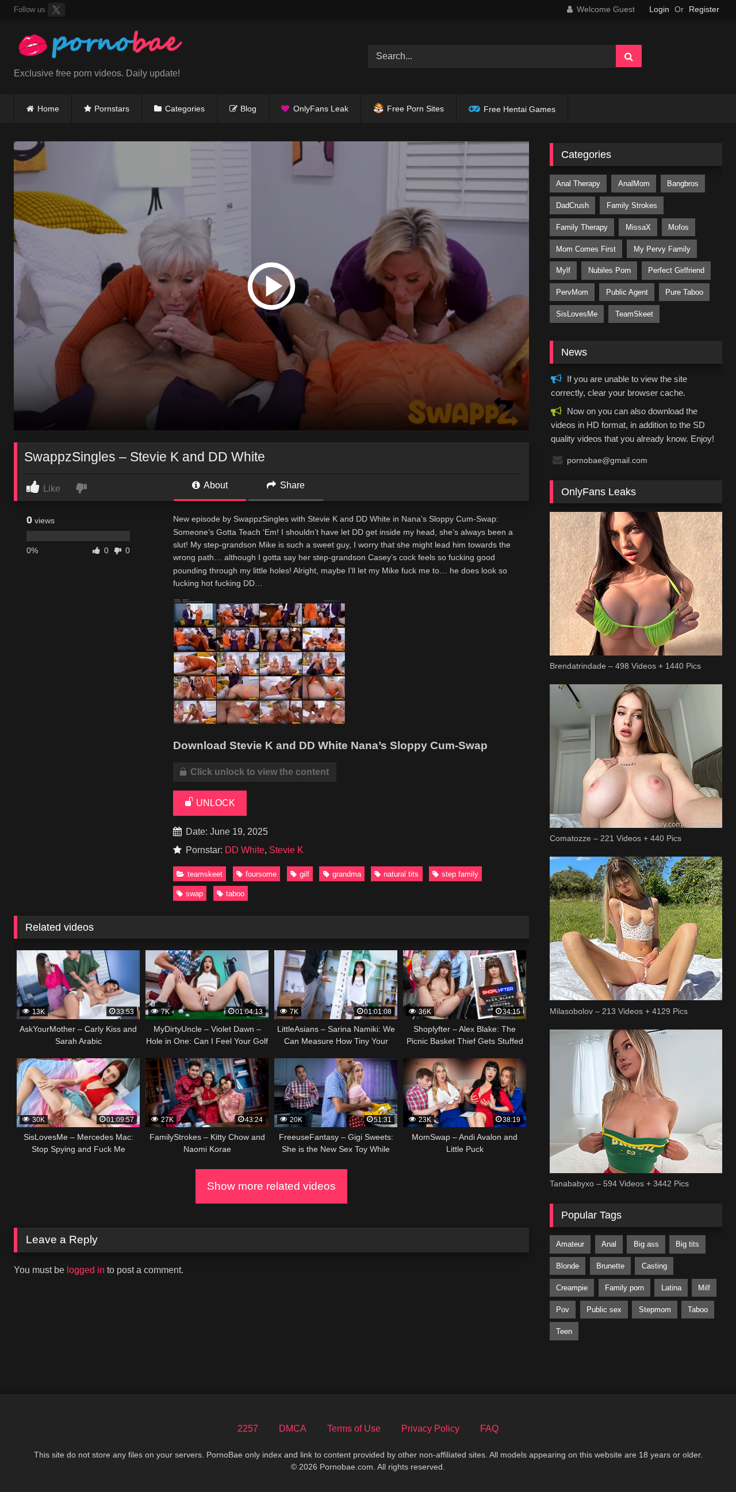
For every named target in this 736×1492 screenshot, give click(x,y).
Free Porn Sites (415, 108)
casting (654, 1266)
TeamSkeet (205, 874)
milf (704, 1287)
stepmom (655, 1309)
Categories (185, 108)
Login (659, 9)
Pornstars (111, 108)
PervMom (572, 292)
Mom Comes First (586, 249)
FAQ (489, 1428)
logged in (86, 1270)
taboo (235, 893)
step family (460, 874)
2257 (247, 1428)
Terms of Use (354, 1428)
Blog (248, 108)
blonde (567, 1266)
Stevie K (286, 850)
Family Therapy (582, 227)
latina (671, 1287)
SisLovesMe (576, 314)
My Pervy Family (662, 249)
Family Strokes (632, 205)
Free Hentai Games (519, 109)
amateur (570, 1244)
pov (562, 1309)
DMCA (292, 1428)
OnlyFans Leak (320, 108)
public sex (604, 1309)
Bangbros (683, 183)
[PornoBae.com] (100, 47)
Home (48, 108)
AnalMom (634, 183)
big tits (687, 1244)
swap (194, 893)
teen (564, 1331)
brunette (610, 1266)
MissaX (638, 227)
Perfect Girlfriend (676, 270)
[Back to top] (700, 1458)
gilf (304, 874)
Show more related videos (271, 1186)
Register (704, 9)
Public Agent (627, 292)
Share (291, 485)
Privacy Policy (430, 1428)
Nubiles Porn (609, 270)
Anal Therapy (578, 183)
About (215, 485)
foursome (261, 874)
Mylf (563, 270)
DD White (244, 850)
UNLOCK (214, 803)
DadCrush (572, 205)
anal (608, 1244)
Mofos (678, 227)
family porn (624, 1287)
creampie (572, 1287)
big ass (646, 1244)
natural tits (401, 874)
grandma (346, 874)
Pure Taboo (684, 292)
